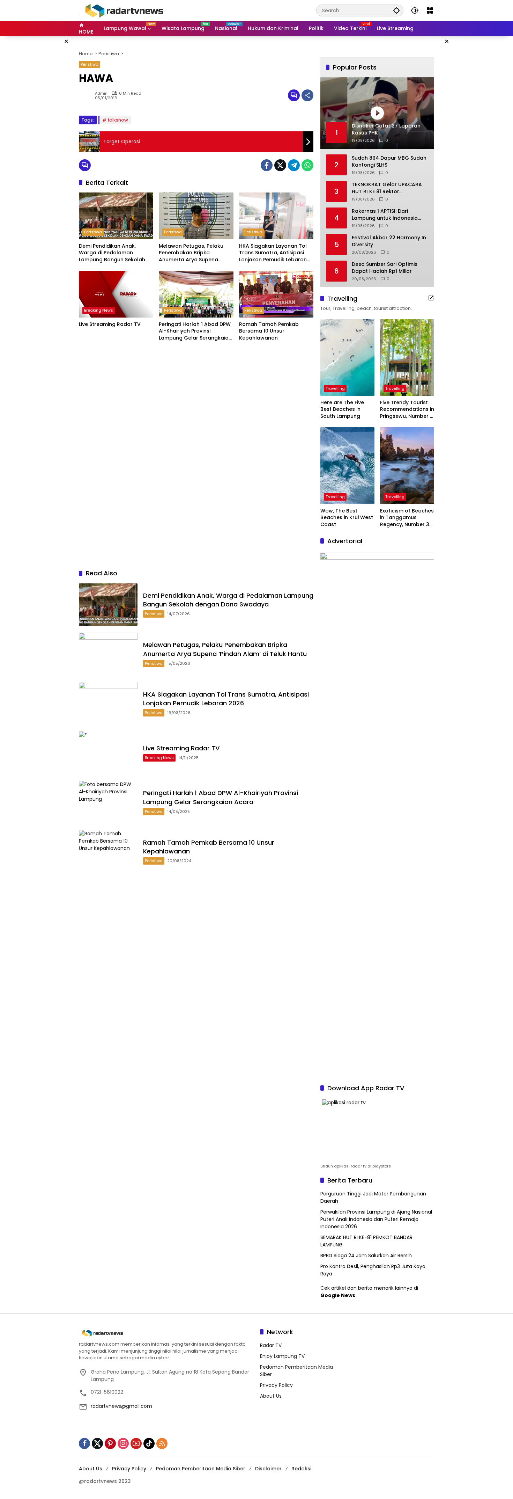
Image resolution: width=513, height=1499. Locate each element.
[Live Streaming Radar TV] (116, 294)
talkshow (118, 120)
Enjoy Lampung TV (282, 1356)
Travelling (335, 388)
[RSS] (162, 1443)
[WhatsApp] (307, 165)
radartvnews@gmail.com (121, 1406)
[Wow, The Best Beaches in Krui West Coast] (347, 465)
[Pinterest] (110, 1443)
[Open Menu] (430, 10)
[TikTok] (149, 1443)
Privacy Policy (276, 1385)
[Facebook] (267, 165)
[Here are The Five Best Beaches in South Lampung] (347, 357)
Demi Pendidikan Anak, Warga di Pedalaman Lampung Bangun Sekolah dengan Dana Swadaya (112, 253)
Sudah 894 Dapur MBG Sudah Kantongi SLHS (389, 161)
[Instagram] (123, 1443)
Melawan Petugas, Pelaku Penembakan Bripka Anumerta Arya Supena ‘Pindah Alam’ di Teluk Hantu (194, 253)
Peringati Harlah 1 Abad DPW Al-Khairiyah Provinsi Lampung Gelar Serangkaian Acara (195, 331)
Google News (337, 1295)
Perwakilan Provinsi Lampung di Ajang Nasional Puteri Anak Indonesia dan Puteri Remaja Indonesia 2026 (376, 1219)
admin (101, 93)
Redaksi (301, 1468)
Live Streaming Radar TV (110, 324)
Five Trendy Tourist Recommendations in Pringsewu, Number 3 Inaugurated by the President (407, 409)
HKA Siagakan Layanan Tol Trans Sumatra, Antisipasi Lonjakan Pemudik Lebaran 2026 (273, 253)
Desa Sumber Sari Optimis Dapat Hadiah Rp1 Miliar (384, 268)
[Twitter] (280, 165)
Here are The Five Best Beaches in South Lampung (342, 409)
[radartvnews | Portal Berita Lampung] (123, 10)
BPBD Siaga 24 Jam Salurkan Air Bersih (366, 1255)
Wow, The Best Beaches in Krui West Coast (346, 518)
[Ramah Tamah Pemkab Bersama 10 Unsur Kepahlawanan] (276, 294)
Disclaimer (268, 1468)
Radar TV (271, 1345)
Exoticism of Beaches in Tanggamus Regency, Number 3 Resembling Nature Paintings (407, 518)
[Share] (307, 95)
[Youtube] (136, 1443)
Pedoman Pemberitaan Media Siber (200, 1468)
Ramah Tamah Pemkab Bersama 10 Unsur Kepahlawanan (269, 331)
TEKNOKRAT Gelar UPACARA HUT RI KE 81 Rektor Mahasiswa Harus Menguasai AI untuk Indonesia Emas (389, 188)
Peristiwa (89, 64)
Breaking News (98, 310)
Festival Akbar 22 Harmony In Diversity (389, 241)
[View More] (431, 298)
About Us (271, 1395)
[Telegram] (294, 165)
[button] (396, 10)
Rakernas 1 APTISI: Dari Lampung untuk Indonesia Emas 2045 (385, 214)
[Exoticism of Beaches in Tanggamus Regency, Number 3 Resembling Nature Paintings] (407, 465)
